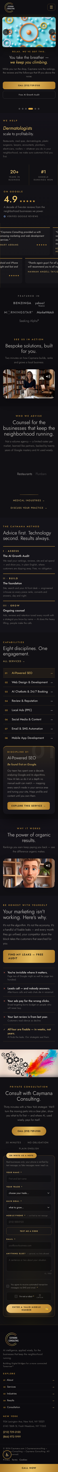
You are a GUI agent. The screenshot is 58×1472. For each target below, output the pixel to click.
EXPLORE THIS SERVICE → (28, 806)
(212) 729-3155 (12, 1432)
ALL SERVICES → (14, 661)
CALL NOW (29, 1468)
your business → (51, 474)
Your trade (14, 1187)
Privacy (6, 1459)
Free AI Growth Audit (29, 94)
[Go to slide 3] (26, 109)
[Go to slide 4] (30, 109)
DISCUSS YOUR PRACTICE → (29, 508)
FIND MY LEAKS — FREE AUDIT (25, 956)
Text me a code (29, 1231)
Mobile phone (27, 1215)
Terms (14, 1459)
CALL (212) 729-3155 (29, 85)
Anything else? (27, 1253)
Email (11, 1239)
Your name (14, 1172)
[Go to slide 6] (38, 109)
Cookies (23, 1459)
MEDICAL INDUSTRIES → (29, 500)
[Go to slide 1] (19, 109)
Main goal (14, 1201)
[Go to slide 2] (23, 109)
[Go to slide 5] (35, 109)
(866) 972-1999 (12, 1436)
